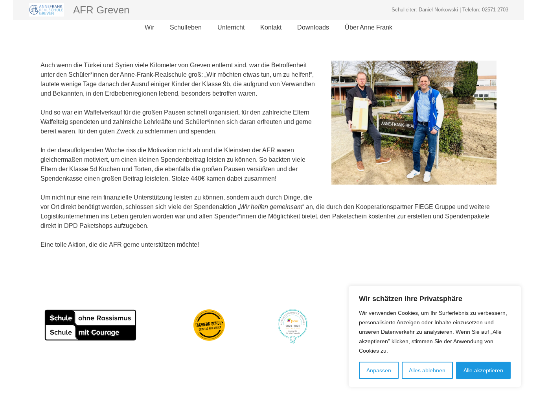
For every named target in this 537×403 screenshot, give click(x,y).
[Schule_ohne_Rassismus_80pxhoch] (90, 325)
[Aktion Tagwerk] (209, 325)
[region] (434, 336)
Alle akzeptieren (483, 370)
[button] (158, 27)
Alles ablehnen (427, 370)
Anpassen (378, 370)
